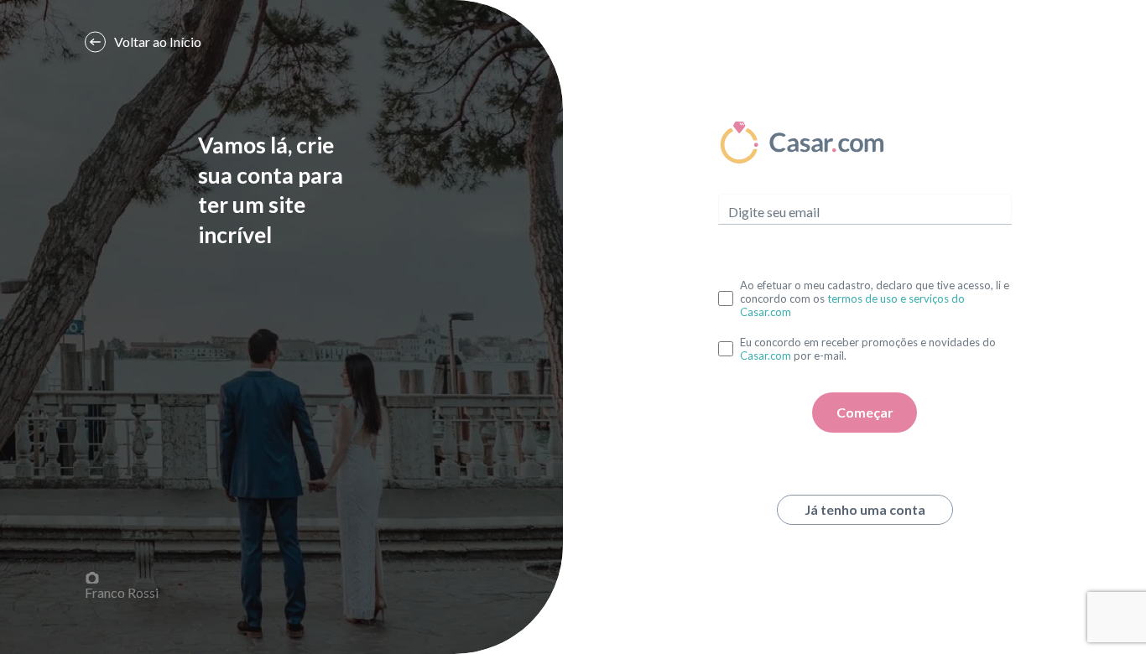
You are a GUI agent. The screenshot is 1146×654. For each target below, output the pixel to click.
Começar (864, 412)
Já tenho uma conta (865, 509)
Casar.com (765, 355)
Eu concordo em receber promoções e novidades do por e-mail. (868, 348)
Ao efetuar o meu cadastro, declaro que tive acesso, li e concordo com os (874, 298)
